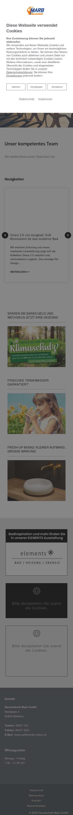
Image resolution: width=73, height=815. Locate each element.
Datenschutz (27, 99)
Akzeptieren (57, 87)
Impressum (45, 99)
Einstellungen (36, 87)
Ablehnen (16, 87)
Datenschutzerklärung (19, 72)
